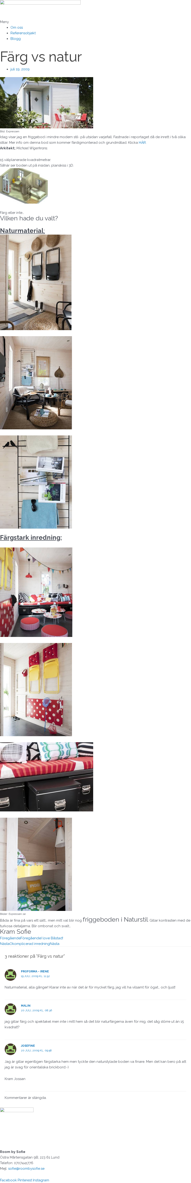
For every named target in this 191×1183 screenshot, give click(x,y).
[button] (95, 22)
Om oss (16, 27)
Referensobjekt (23, 33)
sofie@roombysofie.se (26, 1168)
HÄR (142, 142)
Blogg (15, 39)
